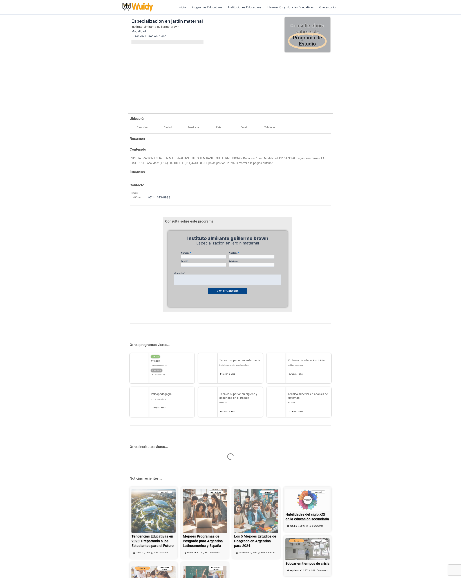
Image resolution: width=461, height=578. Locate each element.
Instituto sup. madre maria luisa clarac (234, 365)
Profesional (156, 370)
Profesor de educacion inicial (306, 360)
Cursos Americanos (159, 366)
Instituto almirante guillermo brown (155, 26)
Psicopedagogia (161, 394)
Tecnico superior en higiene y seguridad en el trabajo (238, 396)
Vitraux (155, 360)
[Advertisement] (230, 82)
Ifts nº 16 (291, 403)
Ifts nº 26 (223, 403)
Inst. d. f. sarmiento (158, 399)
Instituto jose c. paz (295, 365)
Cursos (155, 356)
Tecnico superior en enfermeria (239, 360)
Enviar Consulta (228, 291)
